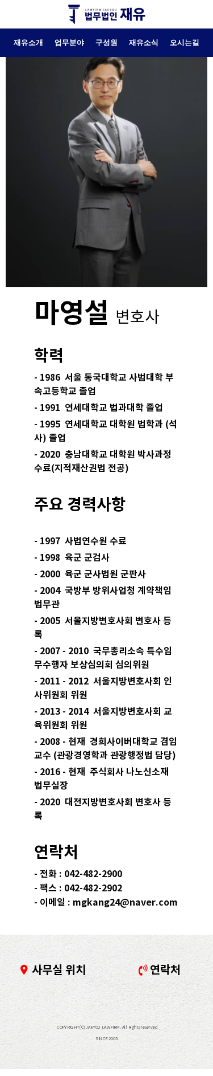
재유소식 (143, 42)
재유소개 (28, 42)
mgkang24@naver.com (125, 902)
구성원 (106, 42)
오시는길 (184, 42)
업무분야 (69, 42)
